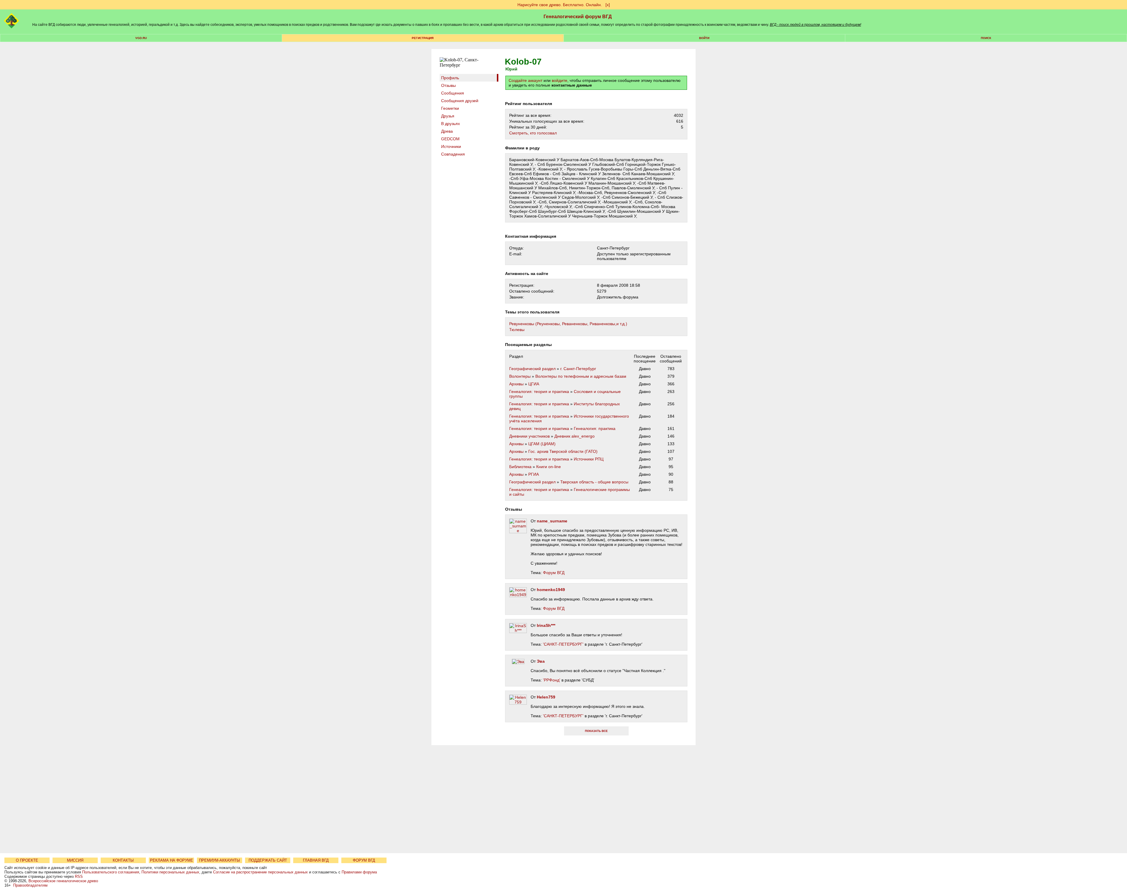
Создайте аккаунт (525, 80)
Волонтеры (520, 376)
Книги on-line (548, 466)
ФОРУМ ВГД (364, 860)
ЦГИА (533, 384)
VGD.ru (141, 38)
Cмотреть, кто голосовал (533, 133)
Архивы (516, 384)
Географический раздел (532, 368)
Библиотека (520, 466)
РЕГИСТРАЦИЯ (422, 38)
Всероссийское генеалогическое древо (63, 881)
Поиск (986, 38)
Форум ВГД (553, 572)
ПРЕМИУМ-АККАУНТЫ (219, 860)
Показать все (596, 731)
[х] (607, 4)
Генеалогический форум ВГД (578, 16)
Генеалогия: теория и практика (539, 391)
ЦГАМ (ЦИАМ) (542, 443)
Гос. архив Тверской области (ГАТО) (563, 451)
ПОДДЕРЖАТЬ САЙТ (268, 860)
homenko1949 (551, 589)
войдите (559, 80)
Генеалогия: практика (594, 428)
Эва (541, 661)
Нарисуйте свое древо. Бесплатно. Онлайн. (559, 4)
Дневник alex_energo (574, 436)
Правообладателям (30, 885)
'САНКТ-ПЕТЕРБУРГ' (563, 644)
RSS (79, 876)
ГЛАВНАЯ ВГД (316, 860)
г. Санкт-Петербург (578, 368)
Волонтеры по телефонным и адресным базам (580, 376)
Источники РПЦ (588, 459)
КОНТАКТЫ (123, 860)
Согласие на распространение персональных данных (260, 872)
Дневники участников (529, 436)
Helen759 (546, 697)
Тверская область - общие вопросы (594, 482)
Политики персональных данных (170, 872)
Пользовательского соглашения (110, 872)
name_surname (552, 521)
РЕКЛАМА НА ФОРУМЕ (171, 860)
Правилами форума (359, 872)
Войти (704, 38)
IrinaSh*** (546, 625)
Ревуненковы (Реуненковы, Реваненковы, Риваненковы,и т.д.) (568, 323)
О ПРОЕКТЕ (27, 860)
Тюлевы (516, 329)
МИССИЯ (75, 860)
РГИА (533, 474)
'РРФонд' (551, 680)
